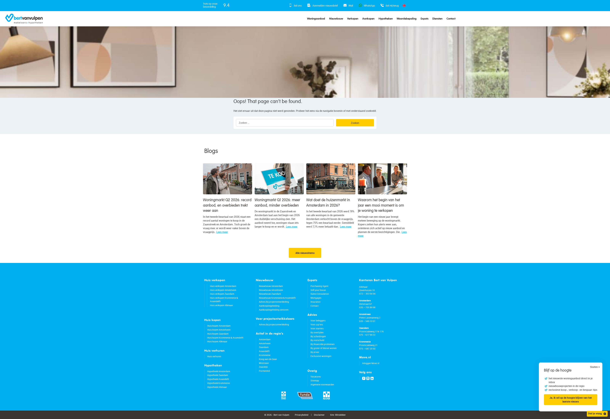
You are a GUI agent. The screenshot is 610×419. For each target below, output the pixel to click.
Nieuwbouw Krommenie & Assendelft (277, 297)
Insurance (315, 301)
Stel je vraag (595, 413)
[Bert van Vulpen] (24, 18)
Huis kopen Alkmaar (217, 341)
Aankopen (368, 18)
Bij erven (315, 352)
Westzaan (264, 363)
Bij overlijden (317, 332)
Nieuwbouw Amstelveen (271, 290)
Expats (424, 18)
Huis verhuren (214, 356)
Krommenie (264, 355)
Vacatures (316, 376)
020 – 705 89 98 (367, 307)
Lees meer (222, 232)
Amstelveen (265, 343)
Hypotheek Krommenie (218, 383)
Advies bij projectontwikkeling (274, 301)
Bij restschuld (317, 340)
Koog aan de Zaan (268, 359)
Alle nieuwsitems (305, 253)
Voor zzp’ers (317, 324)
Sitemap (315, 380)
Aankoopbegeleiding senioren (273, 309)
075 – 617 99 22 (367, 334)
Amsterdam (265, 339)
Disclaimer (319, 414)
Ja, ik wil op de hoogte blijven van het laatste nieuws (570, 399)
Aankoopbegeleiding (269, 305)
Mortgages (316, 297)
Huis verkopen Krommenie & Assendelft (224, 299)
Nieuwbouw (336, 18)
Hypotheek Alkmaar (217, 387)
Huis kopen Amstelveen (218, 329)
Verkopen (352, 18)
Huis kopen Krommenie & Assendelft (225, 337)
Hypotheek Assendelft (218, 379)
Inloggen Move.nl (370, 363)
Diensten (437, 18)
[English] (404, 5)
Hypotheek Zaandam (217, 375)
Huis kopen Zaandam (217, 333)
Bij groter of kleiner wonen (324, 348)
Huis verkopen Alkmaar (221, 305)
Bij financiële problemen (323, 344)
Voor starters (317, 328)
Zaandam (263, 347)
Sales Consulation (320, 293)
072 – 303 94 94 (367, 293)
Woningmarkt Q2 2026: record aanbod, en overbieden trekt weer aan (227, 205)
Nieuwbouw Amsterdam (271, 286)
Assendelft (264, 351)
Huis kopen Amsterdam (218, 325)
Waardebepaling (407, 18)
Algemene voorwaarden (322, 384)
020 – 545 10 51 (367, 321)
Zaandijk (263, 366)
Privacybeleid (301, 414)
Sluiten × (595, 367)
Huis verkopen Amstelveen (223, 290)
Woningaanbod (316, 18)
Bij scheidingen (318, 336)
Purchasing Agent (319, 286)
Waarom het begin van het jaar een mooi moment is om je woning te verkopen (381, 205)
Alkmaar (363, 286)
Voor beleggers (318, 320)
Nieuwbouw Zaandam (270, 293)
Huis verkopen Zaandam (222, 293)
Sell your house (318, 290)
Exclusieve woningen (321, 356)
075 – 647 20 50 (367, 348)
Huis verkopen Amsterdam (223, 286)
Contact (451, 18)
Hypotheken (386, 18)
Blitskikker (340, 414)
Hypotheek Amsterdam (218, 371)
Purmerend (264, 370)
